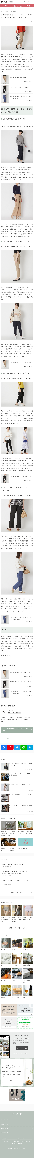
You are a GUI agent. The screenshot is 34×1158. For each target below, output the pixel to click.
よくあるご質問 (5, 1124)
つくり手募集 (4, 1133)
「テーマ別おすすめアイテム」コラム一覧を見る (16, 729)
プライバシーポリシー (12, 1139)
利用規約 (4, 1139)
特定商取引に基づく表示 (17, 1141)
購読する (12, 1080)
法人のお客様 (4, 1128)
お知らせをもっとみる (17, 892)
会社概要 (26, 1141)
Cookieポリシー (7, 1141)
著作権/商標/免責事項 (17, 1143)
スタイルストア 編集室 (14, 713)
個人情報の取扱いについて (26, 1139)
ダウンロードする (22, 1048)
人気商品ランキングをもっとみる (17, 928)
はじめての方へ (5, 1120)
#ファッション (5, 738)
